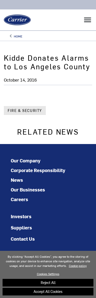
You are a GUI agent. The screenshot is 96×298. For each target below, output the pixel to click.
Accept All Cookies (48, 291)
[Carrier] (15, 20)
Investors (21, 216)
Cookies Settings (48, 274)
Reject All (48, 282)
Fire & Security (25, 110)
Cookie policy (78, 266)
